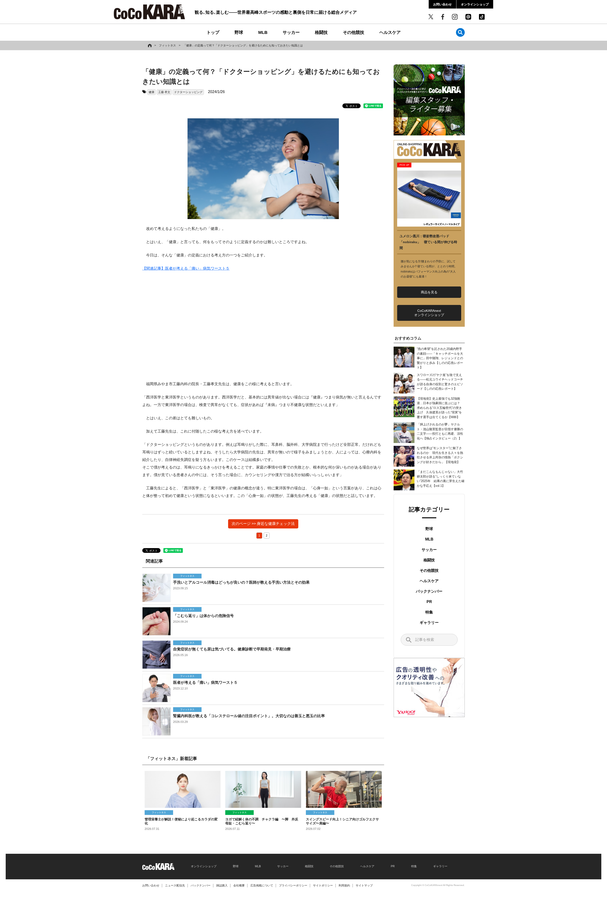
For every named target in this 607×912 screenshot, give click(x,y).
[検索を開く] (460, 32)
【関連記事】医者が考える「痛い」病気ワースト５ (186, 268)
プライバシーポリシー (293, 885)
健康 (151, 92)
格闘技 (321, 32)
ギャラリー (429, 623)
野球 (239, 32)
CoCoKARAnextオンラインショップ (429, 313)
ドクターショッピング (188, 92)
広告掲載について (261, 885)
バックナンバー (429, 591)
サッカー (291, 32)
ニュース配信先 (175, 885)
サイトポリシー (323, 885)
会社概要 (239, 885)
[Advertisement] (263, 326)
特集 (429, 612)
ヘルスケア (390, 32)
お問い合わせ (442, 4)
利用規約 (344, 885)
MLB (262, 32)
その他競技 (353, 32)
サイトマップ (364, 885)
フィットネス (167, 45)
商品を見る (429, 292)
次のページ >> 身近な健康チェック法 (263, 524)
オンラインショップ (475, 4)
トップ (213, 32)
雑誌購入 (222, 885)
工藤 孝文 (164, 92)
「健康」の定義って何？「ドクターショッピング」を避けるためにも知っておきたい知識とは (243, 45)
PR (429, 602)
